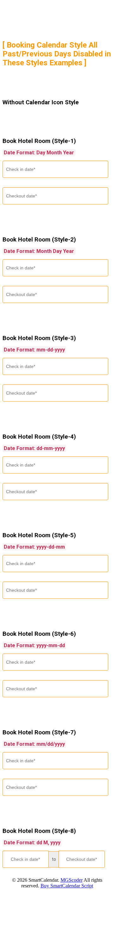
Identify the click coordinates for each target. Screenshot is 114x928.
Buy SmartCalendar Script (67, 885)
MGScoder (71, 880)
